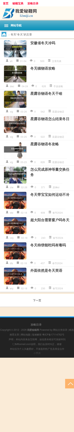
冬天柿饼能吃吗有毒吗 (48, 245)
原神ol (56, 187)
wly (11, 288)
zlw (11, 187)
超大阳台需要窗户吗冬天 (49, 219)
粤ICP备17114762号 (53, 334)
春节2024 (57, 212)
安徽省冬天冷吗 (42, 42)
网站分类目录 (60, 329)
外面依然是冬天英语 (46, 270)
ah (11, 61)
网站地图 (25, 334)
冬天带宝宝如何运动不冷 (49, 194)
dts (11, 263)
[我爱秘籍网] (37, 13)
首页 (5, 3)
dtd (11, 212)
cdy (12, 237)
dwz (12, 86)
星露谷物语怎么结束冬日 (49, 118)
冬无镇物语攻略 (42, 68)
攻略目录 (32, 3)
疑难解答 (37, 334)
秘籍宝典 (17, 3)
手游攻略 (58, 86)
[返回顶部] (69, 383)
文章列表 (56, 61)
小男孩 (37, 353)
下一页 (37, 300)
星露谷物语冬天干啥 (46, 93)
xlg (11, 111)
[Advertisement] (37, 395)
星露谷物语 (58, 111)
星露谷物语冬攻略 (44, 143)
